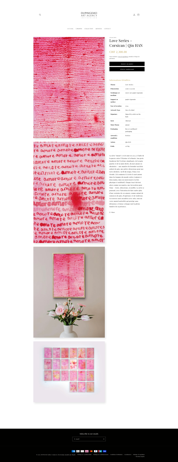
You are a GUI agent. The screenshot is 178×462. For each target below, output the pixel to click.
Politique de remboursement (100, 454)
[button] (40, 15)
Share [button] (113, 212)
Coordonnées (127, 454)
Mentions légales (140, 456)
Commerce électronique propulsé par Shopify (64, 454)
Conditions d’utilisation (116, 454)
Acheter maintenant (127, 69)
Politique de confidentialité (84, 454)
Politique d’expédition (139, 454)
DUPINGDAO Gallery (46, 454)
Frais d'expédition (123, 56)
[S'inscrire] (104, 439)
